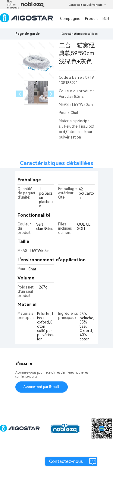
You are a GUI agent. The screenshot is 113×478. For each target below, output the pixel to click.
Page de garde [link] (27, 34)
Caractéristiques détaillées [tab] (56, 163)
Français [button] (96, 4)
